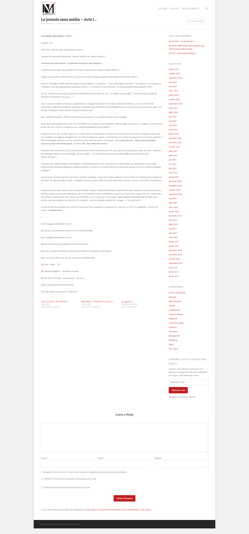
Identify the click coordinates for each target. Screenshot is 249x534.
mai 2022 (173, 121)
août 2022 (173, 108)
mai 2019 (173, 229)
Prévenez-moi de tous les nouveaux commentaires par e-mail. (70, 479)
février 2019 (174, 241)
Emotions (173, 327)
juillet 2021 (173, 155)
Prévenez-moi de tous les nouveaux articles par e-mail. (67, 487)
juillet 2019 (173, 224)
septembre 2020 (175, 194)
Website (158, 458)
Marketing (173, 340)
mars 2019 (173, 237)
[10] (113, 190)
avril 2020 (173, 203)
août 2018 (173, 267)
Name (44, 458)
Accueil (163, 8)
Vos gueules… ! (127, 301)
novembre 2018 (175, 254)
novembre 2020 (175, 185)
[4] (130, 93)
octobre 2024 (174, 73)
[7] (59, 123)
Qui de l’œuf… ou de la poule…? (182, 41)
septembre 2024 (175, 78)
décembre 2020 (175, 181)
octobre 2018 (174, 259)
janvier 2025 (174, 69)
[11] (115, 207)
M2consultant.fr (190, 8)
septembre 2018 (175, 263)
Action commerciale (177, 292)
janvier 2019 (174, 246)
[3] (117, 77)
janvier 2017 (174, 276)
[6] (125, 117)
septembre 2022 (175, 103)
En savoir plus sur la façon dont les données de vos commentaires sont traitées (117, 509)
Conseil (172, 305)
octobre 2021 (174, 147)
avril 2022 (173, 125)
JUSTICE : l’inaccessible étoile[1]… (182, 53)
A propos (174, 8)
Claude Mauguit (48, 23)
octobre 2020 (174, 190)
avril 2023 (173, 86)
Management (174, 336)
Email (101, 458)
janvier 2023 (174, 95)
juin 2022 (172, 116)
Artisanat (172, 297)
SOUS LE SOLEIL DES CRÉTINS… (54, 301)
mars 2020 (173, 207)
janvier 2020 (174, 211)
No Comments (197, 21)
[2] (84, 56)
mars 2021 (173, 172)
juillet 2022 (173, 112)
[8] (128, 153)
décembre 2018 (175, 250)
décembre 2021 (175, 138)
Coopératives (174, 310)
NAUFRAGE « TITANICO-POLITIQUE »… (97, 301)
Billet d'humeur (75, 23)
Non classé (173, 349)
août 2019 (173, 220)
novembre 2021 (175, 142)
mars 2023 (173, 90)
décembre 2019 (175, 216)
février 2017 (174, 272)
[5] (116, 107)
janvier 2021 (174, 177)
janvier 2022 (174, 134)
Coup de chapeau (176, 314)
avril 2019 (173, 233)
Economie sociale (176, 323)
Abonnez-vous (178, 390)
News (171, 344)
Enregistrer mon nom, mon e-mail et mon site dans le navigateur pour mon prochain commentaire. (85, 472)
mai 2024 (173, 82)
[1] (66, 49)
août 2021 (173, 151)
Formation (173, 331)
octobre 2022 (174, 99)
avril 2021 (173, 168)
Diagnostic (173, 318)
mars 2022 (173, 129)
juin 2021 (172, 159)
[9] (63, 180)
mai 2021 (173, 164)
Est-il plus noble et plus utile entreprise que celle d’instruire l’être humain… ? (187, 47)
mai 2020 (173, 198)
